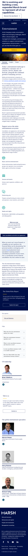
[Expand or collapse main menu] (3, 23)
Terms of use (5, 546)
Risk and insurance (6, 517)
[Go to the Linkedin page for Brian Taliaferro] (3, 384)
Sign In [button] (10, 20)
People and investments (8, 522)
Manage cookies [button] (13, 548)
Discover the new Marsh (11, 16)
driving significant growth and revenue (15, 81)
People (17, 62)
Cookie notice (5, 548)
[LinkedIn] (17, 542)
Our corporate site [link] (16, 20)
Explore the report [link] (14, 305)
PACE (8, 250)
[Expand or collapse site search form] (24, 23)
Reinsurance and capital (8, 520)
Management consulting (8, 525)
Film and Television (8, 318)
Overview (4, 62)
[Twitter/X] (8, 542)
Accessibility (20, 546)
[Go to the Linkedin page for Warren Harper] (3, 444)
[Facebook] (3, 542)
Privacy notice (12, 546)
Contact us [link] (24, 20)
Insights (11, 62)
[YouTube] (12, 542)
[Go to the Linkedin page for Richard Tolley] (3, 500)
